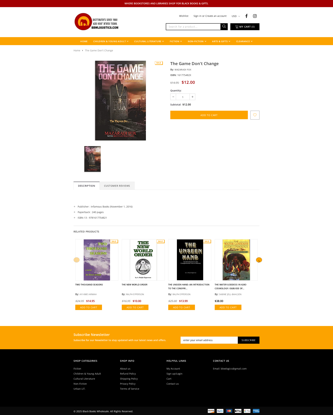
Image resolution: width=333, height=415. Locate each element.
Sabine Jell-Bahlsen (230, 294)
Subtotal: (175, 104)
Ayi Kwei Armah (88, 294)
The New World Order (135, 284)
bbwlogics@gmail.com (234, 368)
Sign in (198, 16)
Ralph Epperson (135, 294)
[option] (120, 101)
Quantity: (176, 90)
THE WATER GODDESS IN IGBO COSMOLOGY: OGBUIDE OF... (230, 286)
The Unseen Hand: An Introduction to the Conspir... (189, 286)
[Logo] (97, 21)
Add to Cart (88, 307)
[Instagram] (255, 16)
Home (77, 50)
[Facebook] (246, 16)
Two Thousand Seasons (89, 284)
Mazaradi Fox (183, 69)
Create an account (216, 16)
